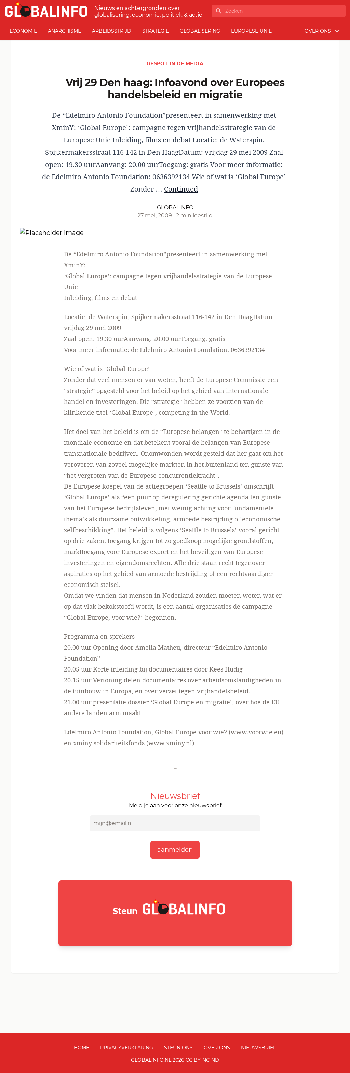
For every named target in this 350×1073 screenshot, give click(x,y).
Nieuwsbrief (258, 1048)
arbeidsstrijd (111, 31)
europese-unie (251, 31)
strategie (155, 31)
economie (23, 31)
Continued (181, 189)
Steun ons (178, 1048)
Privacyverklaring (126, 1048)
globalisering (200, 31)
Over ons (217, 1048)
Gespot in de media (175, 63)
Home (81, 1048)
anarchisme (64, 31)
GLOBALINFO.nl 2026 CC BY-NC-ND (175, 1060)
